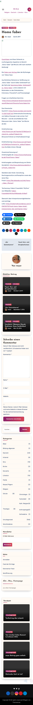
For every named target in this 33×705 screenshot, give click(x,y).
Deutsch (5, 27)
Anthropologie (24, 510)
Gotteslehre (23, 514)
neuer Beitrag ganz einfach (15, 655)
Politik (5, 480)
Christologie (23, 494)
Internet (5, 457)
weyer (9, 37)
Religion (5, 489)
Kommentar (7, 354)
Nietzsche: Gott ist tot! (14, 674)
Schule (5, 493)
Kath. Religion (23, 503)
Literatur (13, 27)
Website (5, 396)
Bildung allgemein (9, 448)
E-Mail (5, 388)
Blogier (25, 700)
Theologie (6, 509)
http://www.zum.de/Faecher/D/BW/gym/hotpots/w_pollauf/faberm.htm (16, 144)
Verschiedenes (8, 524)
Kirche (5, 466)
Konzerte (6, 471)
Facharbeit (22, 499)
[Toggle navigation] (3, 9)
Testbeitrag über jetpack (15, 618)
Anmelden (6, 559)
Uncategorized (8, 519)
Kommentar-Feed (8, 569)
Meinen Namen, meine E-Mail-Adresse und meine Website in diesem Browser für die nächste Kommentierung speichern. (15, 410)
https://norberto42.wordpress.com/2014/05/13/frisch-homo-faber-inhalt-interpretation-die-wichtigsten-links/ (16, 206)
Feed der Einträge (9, 564)
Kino (4, 462)
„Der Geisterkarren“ (12, 307)
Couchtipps (6, 59)
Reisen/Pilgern (8, 484)
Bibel (4, 444)
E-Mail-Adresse (8, 536)
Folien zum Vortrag (10, 72)
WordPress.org (7, 573)
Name (5, 380)
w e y (16, 9)
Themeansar (16, 702)
